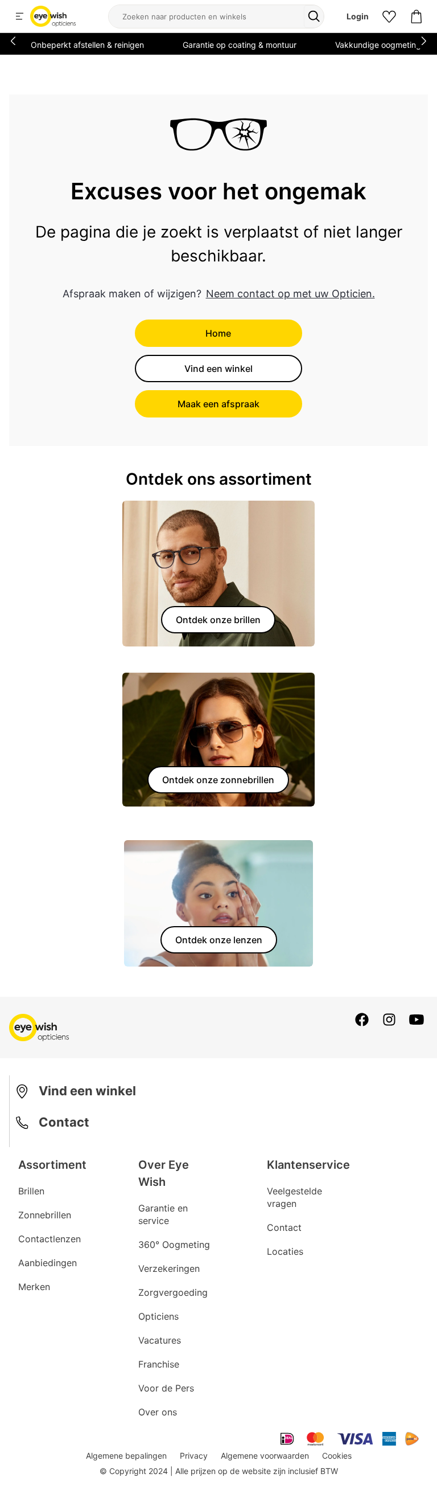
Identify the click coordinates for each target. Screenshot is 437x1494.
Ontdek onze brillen (218, 619)
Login (358, 16)
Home (218, 333)
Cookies (337, 1455)
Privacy (194, 1455)
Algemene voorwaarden (265, 1455)
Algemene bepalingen (126, 1455)
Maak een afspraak (218, 404)
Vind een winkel (218, 368)
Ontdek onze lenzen (218, 939)
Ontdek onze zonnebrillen (218, 779)
